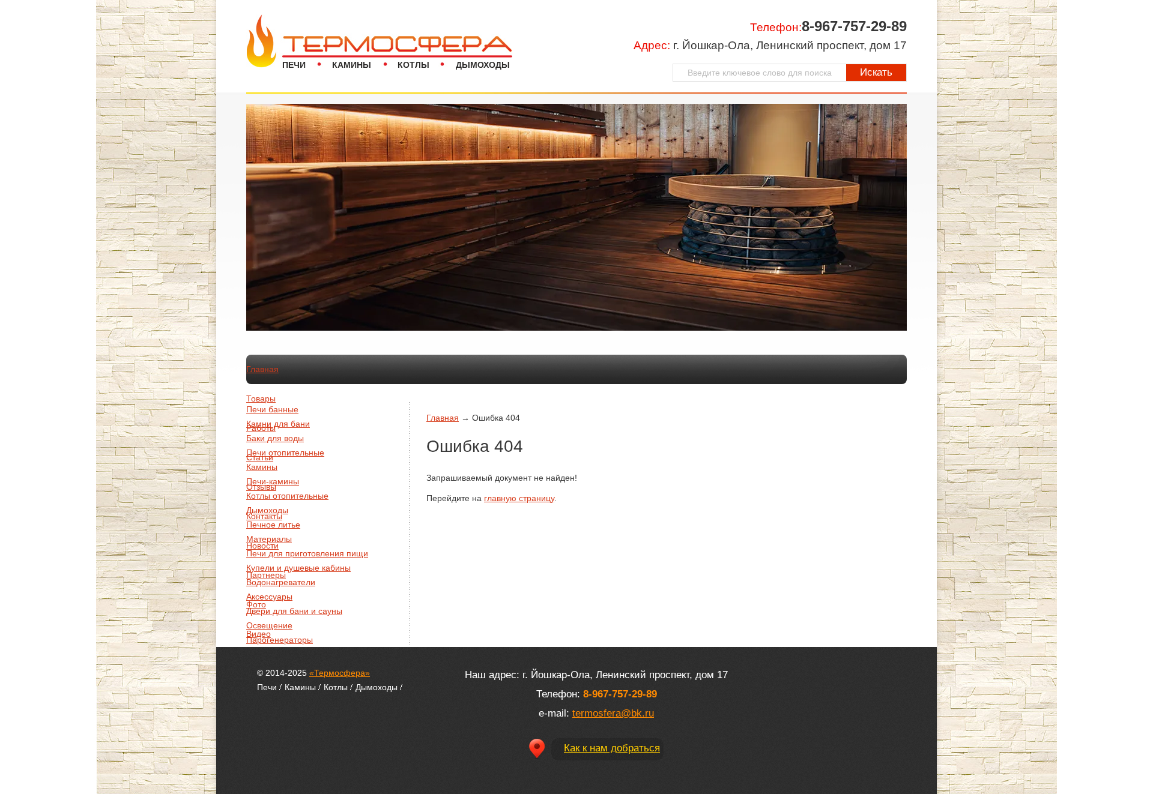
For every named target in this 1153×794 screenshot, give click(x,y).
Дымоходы (483, 65)
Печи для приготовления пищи (307, 553)
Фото (256, 604)
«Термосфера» (339, 673)
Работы (261, 428)
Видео (258, 634)
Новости (262, 545)
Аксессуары (269, 596)
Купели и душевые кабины (298, 568)
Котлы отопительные (287, 496)
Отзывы (261, 487)
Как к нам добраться (612, 748)
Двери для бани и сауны (294, 611)
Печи (294, 65)
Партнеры (266, 575)
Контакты (264, 516)
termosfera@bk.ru (613, 713)
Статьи (259, 457)
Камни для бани (278, 424)
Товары (261, 398)
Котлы (413, 65)
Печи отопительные (285, 452)
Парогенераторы (279, 640)
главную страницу (519, 498)
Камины (351, 65)
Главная (262, 369)
